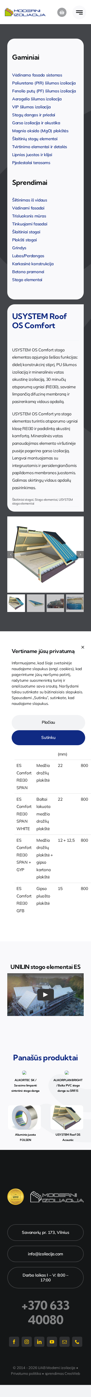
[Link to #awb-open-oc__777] (79, 12)
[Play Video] (45, 994)
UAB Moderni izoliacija (56, 1367)
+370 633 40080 (45, 1312)
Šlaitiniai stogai (22, 499)
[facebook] (14, 1342)
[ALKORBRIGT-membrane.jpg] (66, 1072)
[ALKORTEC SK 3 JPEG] (24, 1072)
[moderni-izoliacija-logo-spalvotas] (25, 10)
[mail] (64, 1342)
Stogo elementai (46, 499)
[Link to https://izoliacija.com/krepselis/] (61, 12)
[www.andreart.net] (24, 1107)
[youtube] (52, 1342)
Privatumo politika (26, 1373)
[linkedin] (39, 1342)
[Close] (82, 647)
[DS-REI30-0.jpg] (66, 1107)
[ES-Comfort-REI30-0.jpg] (45, 554)
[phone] (77, 1342)
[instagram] (27, 1342)
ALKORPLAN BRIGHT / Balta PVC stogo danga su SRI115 (68, 1085)
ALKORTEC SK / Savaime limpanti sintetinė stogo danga (25, 1085)
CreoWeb (72, 1373)
